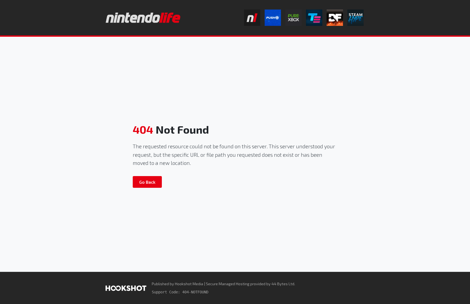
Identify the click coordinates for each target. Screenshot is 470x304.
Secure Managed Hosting (227, 283)
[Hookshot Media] (126, 288)
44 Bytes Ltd (282, 283)
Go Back (147, 182)
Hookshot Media (189, 283)
